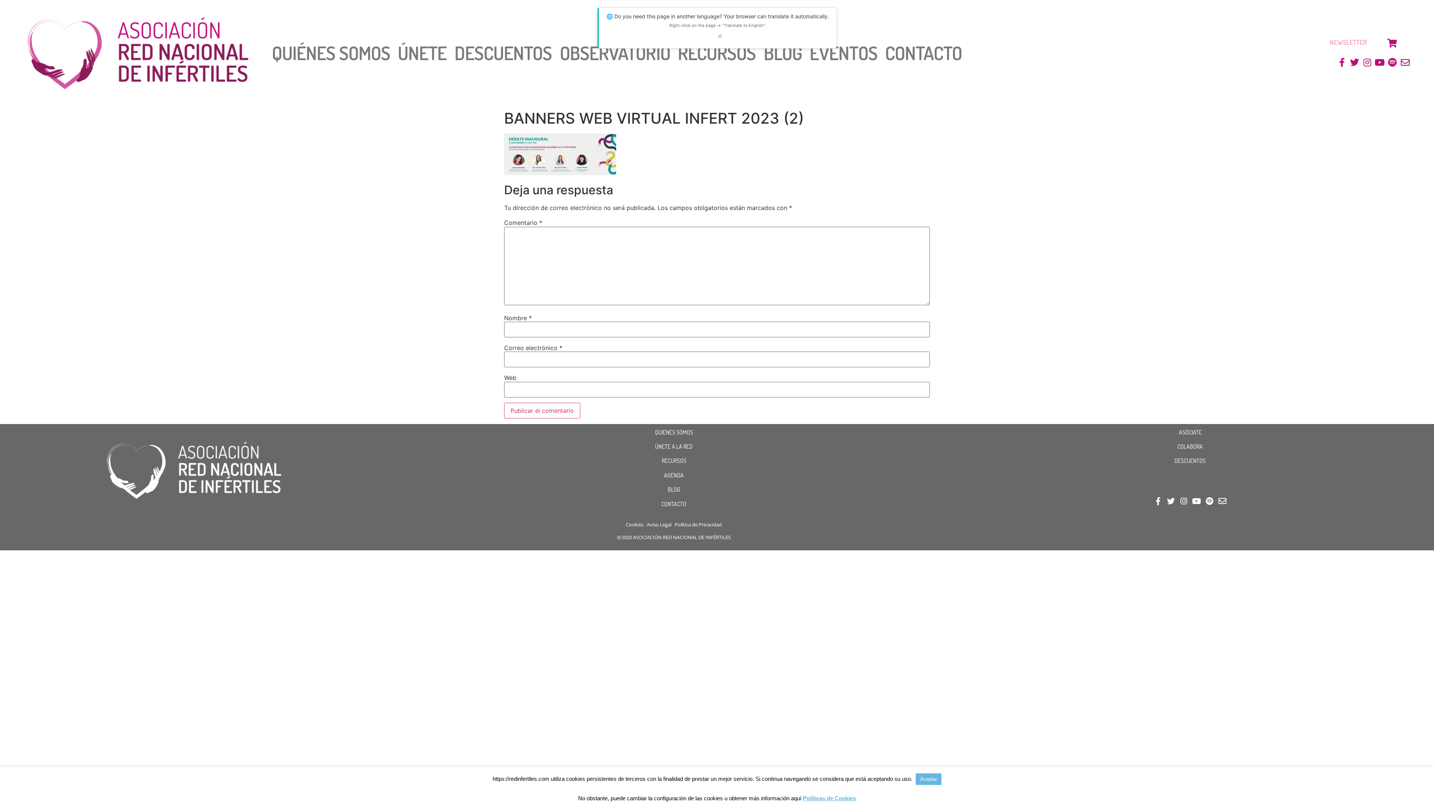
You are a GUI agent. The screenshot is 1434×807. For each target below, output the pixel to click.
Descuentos (503, 53)
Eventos (844, 53)
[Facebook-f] (1342, 62)
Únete (422, 53)
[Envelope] (1405, 62)
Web (510, 378)
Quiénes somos (331, 53)
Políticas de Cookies (829, 798)
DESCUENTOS (1190, 460)
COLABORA (1190, 446)
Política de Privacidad (698, 524)
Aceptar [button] (928, 779)
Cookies (634, 524)
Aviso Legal (659, 524)
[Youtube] (1380, 62)
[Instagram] (1367, 62)
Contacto (923, 53)
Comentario (523, 223)
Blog (783, 53)
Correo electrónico (533, 348)
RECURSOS (674, 460)
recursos (717, 53)
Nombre (518, 318)
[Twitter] (1354, 62)
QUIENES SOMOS (674, 432)
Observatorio (615, 53)
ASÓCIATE (1190, 432)
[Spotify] (1392, 62)
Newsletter (1348, 42)
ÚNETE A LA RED (674, 446)
